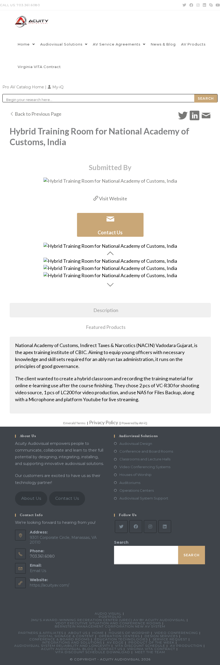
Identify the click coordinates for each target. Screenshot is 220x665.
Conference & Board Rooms (59, 639)
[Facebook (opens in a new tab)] (191, 5)
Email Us (38, 570)
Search (121, 542)
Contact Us (67, 498)
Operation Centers (119, 636)
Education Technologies (121, 639)
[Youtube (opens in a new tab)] (217, 5)
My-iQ (57, 87)
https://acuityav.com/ (49, 585)
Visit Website (112, 198)
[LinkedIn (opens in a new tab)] (204, 5)
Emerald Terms (74, 423)
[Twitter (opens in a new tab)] (184, 5)
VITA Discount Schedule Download (92, 652)
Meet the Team (150, 652)
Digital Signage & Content (66, 636)
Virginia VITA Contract (151, 649)
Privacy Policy (103, 422)
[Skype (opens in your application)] (211, 5)
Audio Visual (108, 613)
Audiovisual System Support (143, 498)
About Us (31, 498)
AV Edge (115, 642)
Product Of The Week (151, 642)
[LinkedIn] (164, 526)
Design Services (161, 636)
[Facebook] (135, 526)
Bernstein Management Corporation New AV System (110, 626)
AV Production (186, 646)
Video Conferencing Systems (144, 467)
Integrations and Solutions (72, 642)
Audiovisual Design (135, 443)
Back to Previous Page (37, 114)
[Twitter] (121, 526)
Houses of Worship (135, 474)
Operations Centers (136, 490)
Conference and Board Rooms (146, 451)
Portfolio (110, 617)
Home (98, 633)
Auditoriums (129, 482)
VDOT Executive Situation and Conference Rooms (108, 623)
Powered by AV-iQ (134, 423)
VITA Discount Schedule (140, 646)
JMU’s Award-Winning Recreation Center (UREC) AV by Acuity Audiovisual (108, 620)
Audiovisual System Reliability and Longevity (62, 646)
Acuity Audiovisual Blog (67, 649)
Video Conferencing (176, 633)
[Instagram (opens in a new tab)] (198, 5)
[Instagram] (150, 526)
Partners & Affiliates (40, 633)
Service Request (170, 639)
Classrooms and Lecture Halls (144, 459)
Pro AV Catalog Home (23, 87)
